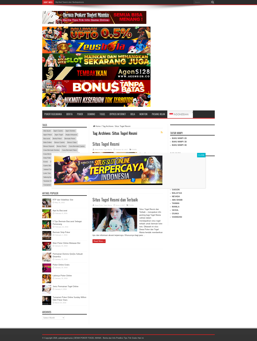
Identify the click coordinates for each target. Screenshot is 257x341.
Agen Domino (70, 131)
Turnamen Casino (49, 185)
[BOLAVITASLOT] (96, 66)
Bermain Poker (70, 138)
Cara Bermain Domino (51, 150)
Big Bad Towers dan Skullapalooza (69, 2)
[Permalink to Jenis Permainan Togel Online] (46, 293)
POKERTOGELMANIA (53, 114)
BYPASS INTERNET (118, 114)
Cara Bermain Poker (69, 150)
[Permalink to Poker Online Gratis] (46, 272)
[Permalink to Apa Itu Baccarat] (46, 217)
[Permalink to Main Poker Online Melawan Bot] (46, 250)
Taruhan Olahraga (50, 181)
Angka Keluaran (71, 135)
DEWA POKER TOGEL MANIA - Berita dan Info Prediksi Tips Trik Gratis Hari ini (109, 338)
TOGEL (102, 114)
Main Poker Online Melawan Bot (66, 243)
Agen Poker (47, 135)
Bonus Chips (72, 142)
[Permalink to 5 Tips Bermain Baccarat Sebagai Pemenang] (46, 228)
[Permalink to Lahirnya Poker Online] (46, 282)
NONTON (143, 114)
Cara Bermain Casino (76, 146)
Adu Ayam (47, 131)
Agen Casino (58, 131)
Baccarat (46, 138)
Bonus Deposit (48, 146)
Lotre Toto (47, 173)
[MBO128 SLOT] (108, 184)
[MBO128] (96, 106)
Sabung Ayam (48, 177)
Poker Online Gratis (61, 265)
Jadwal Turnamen (49, 169)
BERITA (69, 114)
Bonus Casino (59, 142)
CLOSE (201, 155)
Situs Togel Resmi (106, 144)
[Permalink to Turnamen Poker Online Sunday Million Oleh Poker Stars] (46, 304)
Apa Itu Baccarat (60, 210)
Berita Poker (57, 138)
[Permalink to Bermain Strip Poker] (46, 239)
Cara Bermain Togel (50, 154)
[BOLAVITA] (96, 39)
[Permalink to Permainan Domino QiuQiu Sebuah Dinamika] (46, 261)
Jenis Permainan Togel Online (65, 286)
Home (98, 126)
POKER (80, 114)
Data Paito (47, 158)
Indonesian (181, 114)
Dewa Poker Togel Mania (103, 149)
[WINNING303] (96, 93)
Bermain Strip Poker (61, 232)
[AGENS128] (96, 79)
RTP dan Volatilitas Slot (63, 200)
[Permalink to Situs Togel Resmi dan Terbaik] (115, 231)
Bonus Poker (61, 146)
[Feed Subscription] (161, 132)
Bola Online (47, 142)
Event (45, 162)
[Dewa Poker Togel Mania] (94, 21)
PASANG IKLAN (158, 114)
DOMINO (91, 114)
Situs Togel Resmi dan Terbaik (115, 200)
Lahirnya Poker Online (62, 275)
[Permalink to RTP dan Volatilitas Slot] (46, 207)
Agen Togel (59, 135)
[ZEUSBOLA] (96, 53)
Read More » (99, 241)
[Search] (212, 2)
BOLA (132, 114)
